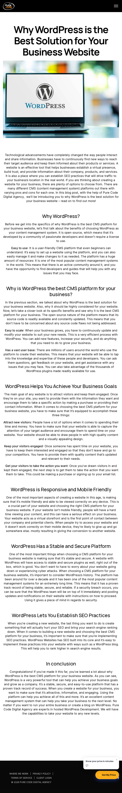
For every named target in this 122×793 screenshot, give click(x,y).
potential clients (42, 522)
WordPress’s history (79, 575)
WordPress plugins (39, 371)
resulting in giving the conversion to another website (78, 531)
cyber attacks (47, 571)
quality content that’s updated (96, 454)
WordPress (78, 197)
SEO (67, 176)
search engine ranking (101, 627)
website (43, 506)
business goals (107, 680)
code (20, 319)
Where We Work (18, 774)
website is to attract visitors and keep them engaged (72, 394)
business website (23, 228)
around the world (87, 350)
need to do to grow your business (66, 343)
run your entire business (50, 705)
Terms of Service (21, 778)
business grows (52, 330)
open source (73, 232)
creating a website (73, 497)
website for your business (94, 688)
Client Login (44, 778)
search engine (80, 648)
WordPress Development (81, 709)
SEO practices (16, 640)
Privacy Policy (42, 774)
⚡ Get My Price (107, 774)
